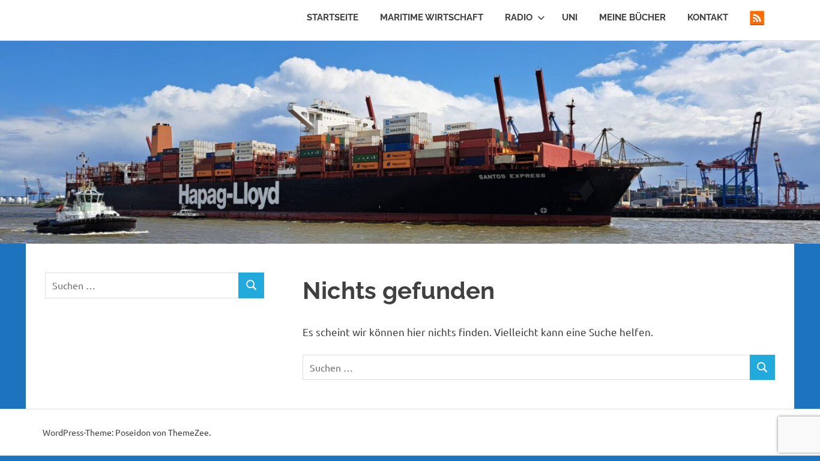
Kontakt (707, 17)
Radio (518, 17)
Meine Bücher (632, 17)
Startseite (332, 17)
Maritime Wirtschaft (431, 17)
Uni (569, 17)
